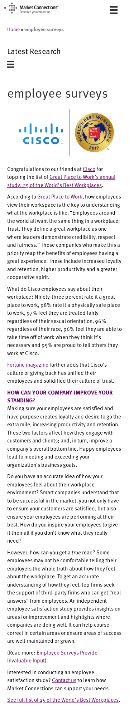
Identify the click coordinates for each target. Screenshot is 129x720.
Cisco (89, 168)
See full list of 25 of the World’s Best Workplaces (63, 699)
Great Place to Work (59, 196)
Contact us (64, 680)
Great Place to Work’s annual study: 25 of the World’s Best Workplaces (61, 180)
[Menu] (113, 9)
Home (13, 29)
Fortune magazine (27, 364)
